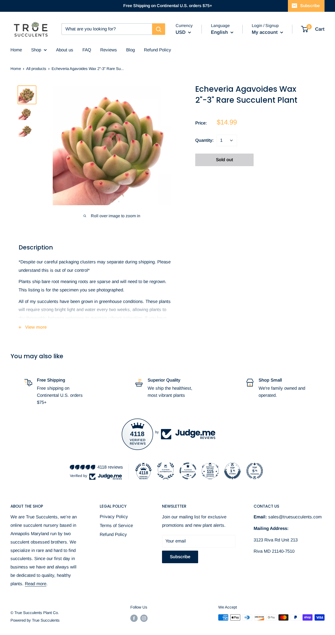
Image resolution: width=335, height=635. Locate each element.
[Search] (158, 29)
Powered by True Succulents (35, 620)
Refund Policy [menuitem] (157, 49)
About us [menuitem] (64, 49)
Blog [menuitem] (130, 49)
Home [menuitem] (16, 49)
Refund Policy (113, 534)
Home (15, 68)
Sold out (224, 159)
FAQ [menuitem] (86, 49)
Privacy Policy (114, 516)
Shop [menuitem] (36, 49)
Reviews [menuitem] (108, 49)
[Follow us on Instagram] (144, 618)
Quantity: (204, 140)
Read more (35, 583)
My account (265, 32)
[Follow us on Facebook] (134, 618)
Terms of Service (116, 525)
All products (36, 68)
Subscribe (310, 5)
